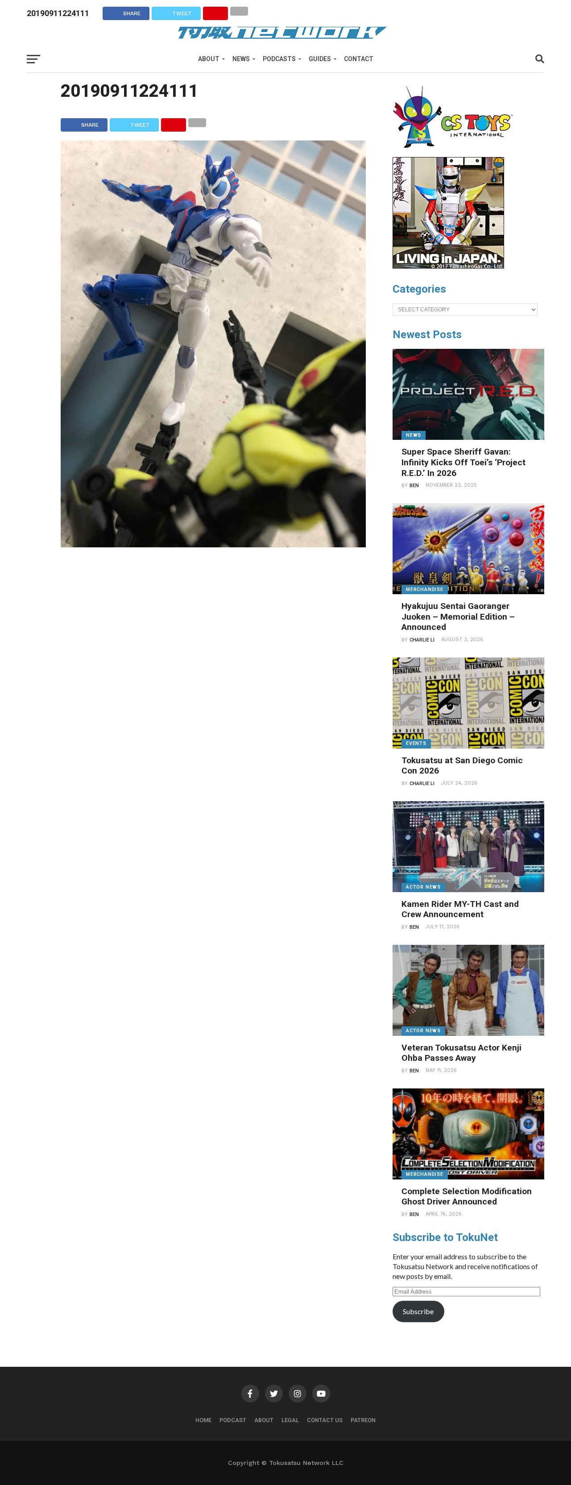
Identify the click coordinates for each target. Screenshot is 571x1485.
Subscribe (418, 1311)
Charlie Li (422, 640)
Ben (414, 485)
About (208, 58)
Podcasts (279, 58)
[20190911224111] (213, 544)
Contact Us (325, 1420)
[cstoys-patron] (456, 153)
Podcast (232, 1420)
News (241, 58)
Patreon (363, 1420)
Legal (290, 1420)
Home (203, 1420)
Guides (320, 58)
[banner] (448, 266)
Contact (358, 58)
